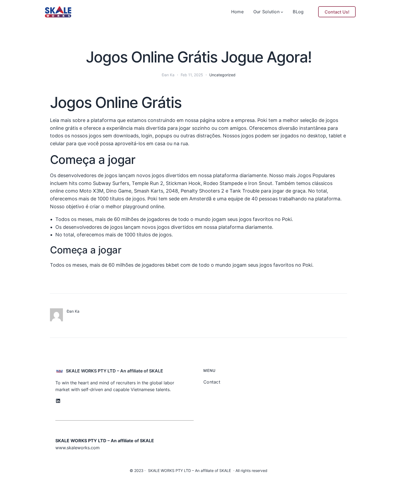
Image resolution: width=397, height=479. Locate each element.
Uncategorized (222, 74)
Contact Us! (337, 12)
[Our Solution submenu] (282, 12)
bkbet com (178, 265)
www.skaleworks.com (77, 447)
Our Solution (266, 11)
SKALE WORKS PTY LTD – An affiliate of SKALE (114, 371)
